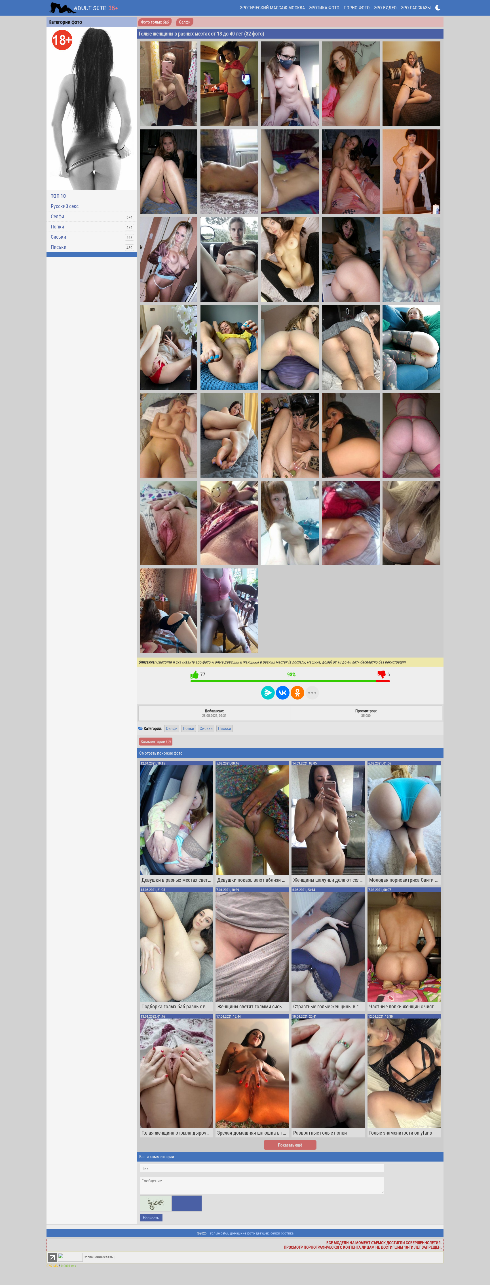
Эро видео (385, 8)
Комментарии (156, 741)
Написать (151, 1218)
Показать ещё (290, 1145)
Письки (58, 247)
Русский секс (65, 206)
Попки (57, 227)
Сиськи (58, 237)
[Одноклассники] (297, 693)
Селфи (57, 216)
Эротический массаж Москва (272, 8)
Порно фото (357, 8)
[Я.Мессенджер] (268, 693)
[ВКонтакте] (283, 693)
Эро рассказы (416, 8)
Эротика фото (324, 8)
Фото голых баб (155, 22)
